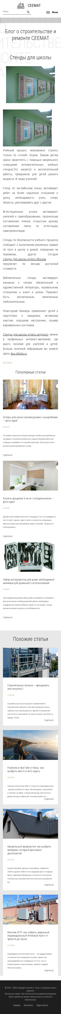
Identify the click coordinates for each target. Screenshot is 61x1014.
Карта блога (42, 1005)
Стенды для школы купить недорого (25, 334)
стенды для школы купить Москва (24, 259)
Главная (16, 1005)
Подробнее (7, 455)
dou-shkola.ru (19, 353)
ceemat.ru (30, 988)
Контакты (28, 1005)
